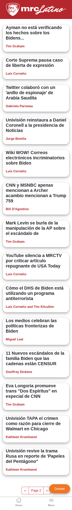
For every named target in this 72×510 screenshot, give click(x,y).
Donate (60, 489)
